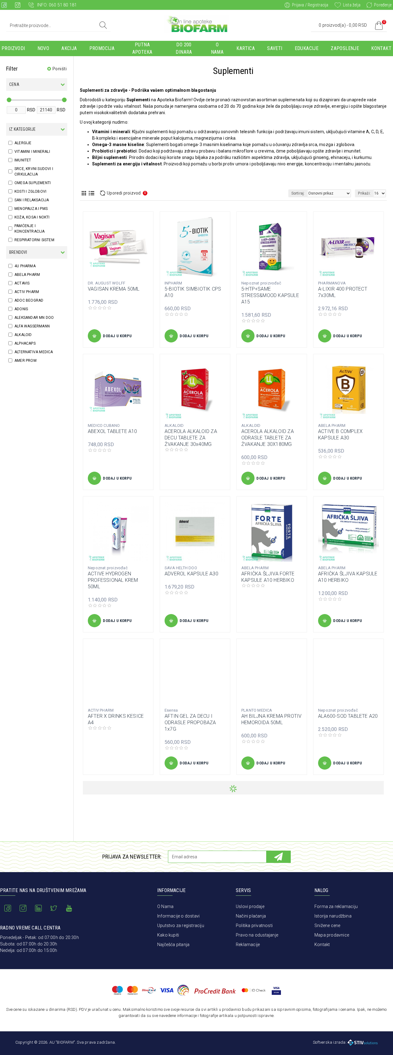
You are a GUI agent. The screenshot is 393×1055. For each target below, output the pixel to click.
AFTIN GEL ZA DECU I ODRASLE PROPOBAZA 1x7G (190, 722)
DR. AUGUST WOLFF (106, 283)
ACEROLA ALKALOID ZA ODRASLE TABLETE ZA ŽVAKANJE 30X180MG (267, 437)
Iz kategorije (22, 129)
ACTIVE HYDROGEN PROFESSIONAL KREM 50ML (113, 580)
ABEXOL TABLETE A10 (112, 431)
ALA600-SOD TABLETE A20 (348, 716)
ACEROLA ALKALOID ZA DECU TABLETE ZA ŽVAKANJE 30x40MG (191, 437)
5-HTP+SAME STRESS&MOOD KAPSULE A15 (270, 295)
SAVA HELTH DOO (181, 568)
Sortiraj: (298, 193)
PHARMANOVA (332, 283)
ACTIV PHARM (101, 710)
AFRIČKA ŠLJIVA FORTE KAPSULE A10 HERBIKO (267, 577)
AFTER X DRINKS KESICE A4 (116, 719)
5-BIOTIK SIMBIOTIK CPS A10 (193, 292)
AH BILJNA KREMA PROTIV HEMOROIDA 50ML (271, 719)
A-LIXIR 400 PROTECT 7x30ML (342, 292)
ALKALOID (174, 425)
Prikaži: (364, 193)
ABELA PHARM (331, 425)
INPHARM (173, 283)
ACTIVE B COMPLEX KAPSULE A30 (340, 434)
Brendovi (18, 252)
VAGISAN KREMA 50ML (114, 289)
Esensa (171, 710)
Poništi (60, 68)
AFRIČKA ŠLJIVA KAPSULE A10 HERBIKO (347, 577)
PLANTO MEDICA (256, 710)
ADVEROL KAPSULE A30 (191, 574)
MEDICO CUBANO (104, 425)
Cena (14, 84)
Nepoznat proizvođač (261, 283)
